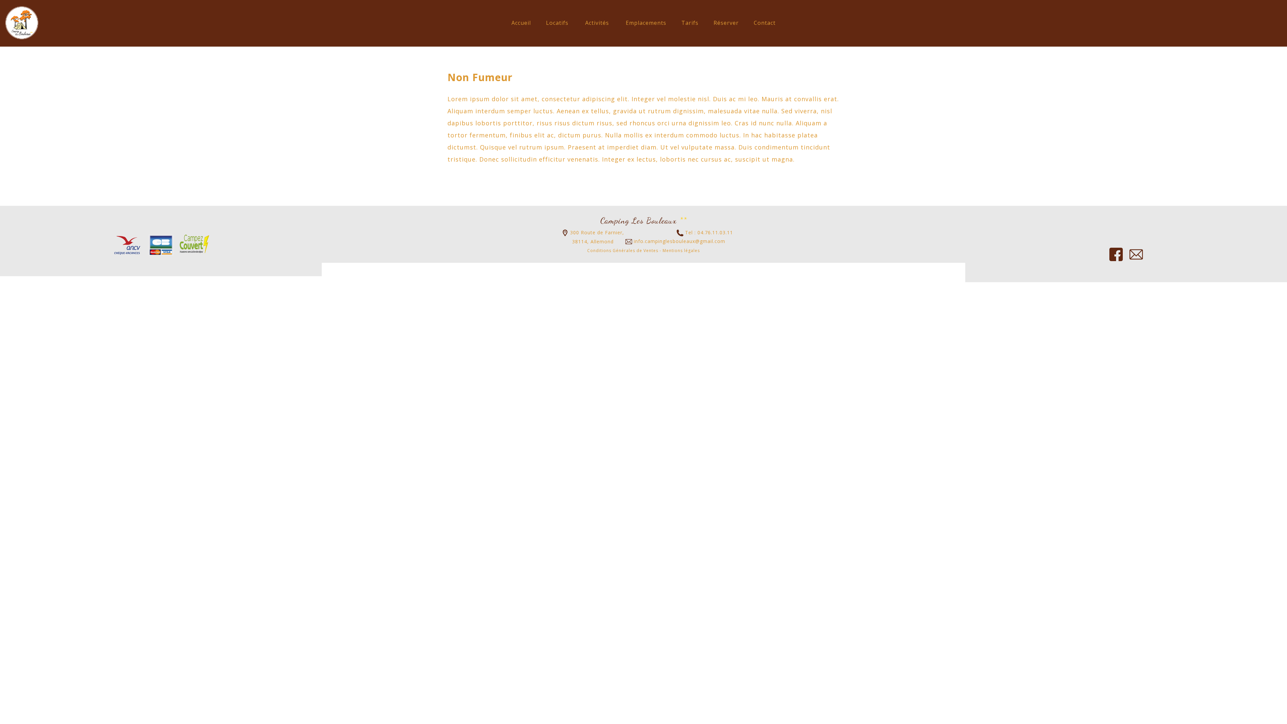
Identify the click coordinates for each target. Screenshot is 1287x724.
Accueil (521, 22)
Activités (597, 22)
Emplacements (646, 22)
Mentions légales (681, 250)
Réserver (726, 22)
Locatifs (557, 22)
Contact (765, 22)
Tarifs (689, 22)
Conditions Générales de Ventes (622, 250)
